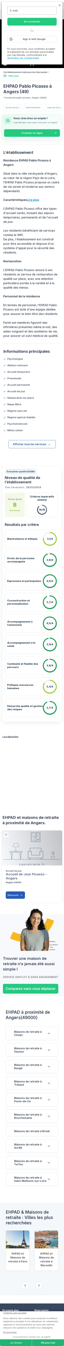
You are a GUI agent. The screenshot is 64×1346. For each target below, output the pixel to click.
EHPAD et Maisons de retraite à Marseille (46, 1259)
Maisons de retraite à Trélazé (28, 1083)
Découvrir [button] (13, 895)
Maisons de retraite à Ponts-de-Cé (28, 1099)
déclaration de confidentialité (23, 58)
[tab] (30, 65)
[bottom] (6, 834)
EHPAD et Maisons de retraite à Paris (17, 1257)
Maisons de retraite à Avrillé (28, 1146)
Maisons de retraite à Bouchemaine (28, 1116)
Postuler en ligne (32, 132)
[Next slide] (38, 1285)
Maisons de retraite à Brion (31, 1131)
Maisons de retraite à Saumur (28, 1050)
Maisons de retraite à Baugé (28, 1066)
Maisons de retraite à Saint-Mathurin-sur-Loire (30, 1179)
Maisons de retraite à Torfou (28, 1162)
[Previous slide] (25, 1285)
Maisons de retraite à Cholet (28, 1033)
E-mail (14, 10)
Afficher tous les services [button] (29, 444)
